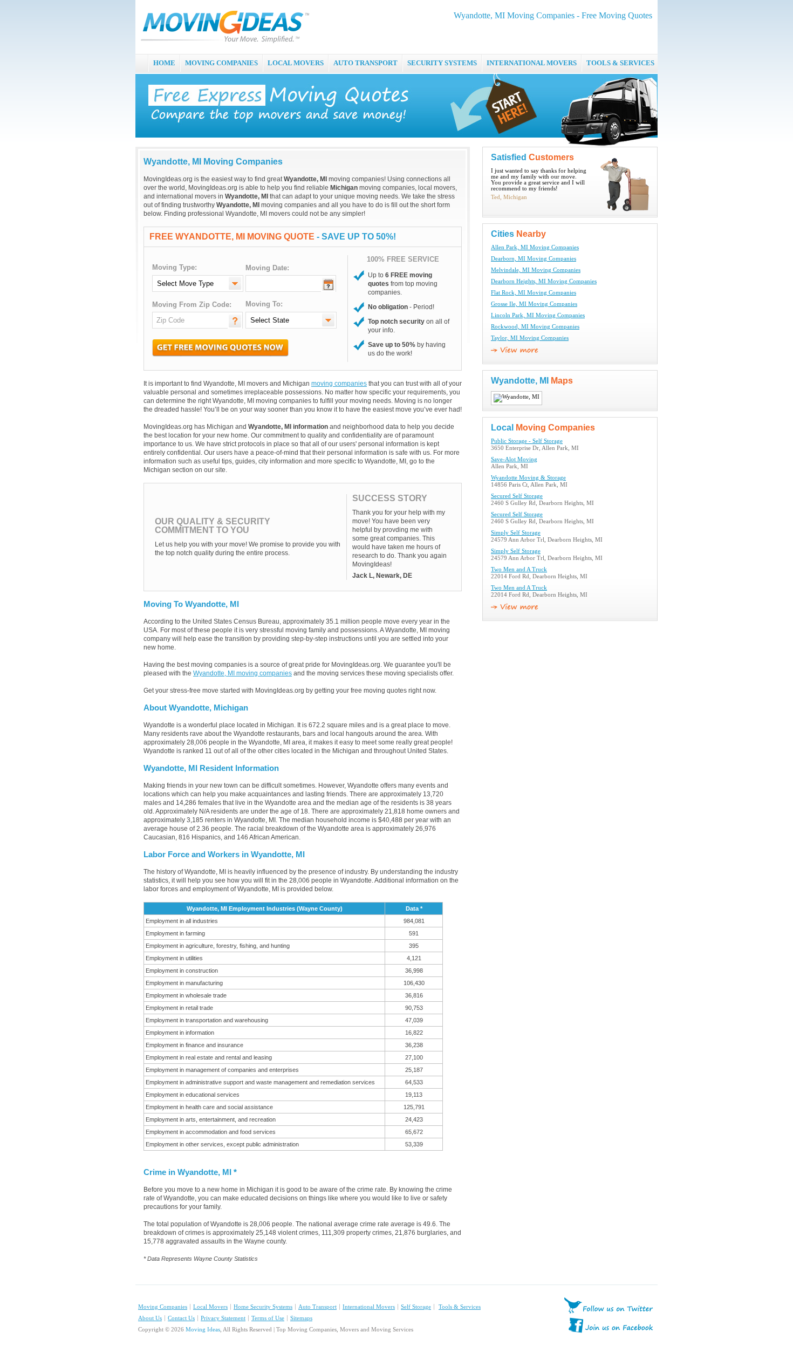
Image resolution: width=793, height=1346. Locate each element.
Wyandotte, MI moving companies (242, 673)
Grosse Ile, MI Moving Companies (534, 304)
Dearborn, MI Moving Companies (533, 259)
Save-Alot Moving (514, 459)
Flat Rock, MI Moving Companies (533, 293)
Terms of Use (267, 1318)
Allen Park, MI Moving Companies (535, 247)
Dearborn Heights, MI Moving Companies (544, 281)
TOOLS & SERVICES (620, 63)
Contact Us (181, 1318)
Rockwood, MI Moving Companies (535, 327)
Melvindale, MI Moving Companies (535, 270)
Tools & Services (460, 1307)
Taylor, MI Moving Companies (530, 338)
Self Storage (416, 1307)
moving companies (339, 383)
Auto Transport (317, 1307)
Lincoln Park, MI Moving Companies (538, 315)
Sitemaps (301, 1318)
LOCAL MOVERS (296, 63)
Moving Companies (162, 1307)
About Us (150, 1318)
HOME (164, 63)
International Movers (369, 1307)
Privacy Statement (223, 1318)
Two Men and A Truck (519, 569)
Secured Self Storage (517, 496)
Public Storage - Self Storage (527, 441)
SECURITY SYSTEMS (442, 63)
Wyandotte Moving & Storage (528, 478)
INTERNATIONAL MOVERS (532, 63)
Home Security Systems (263, 1307)
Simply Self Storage (516, 533)
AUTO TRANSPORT (365, 63)
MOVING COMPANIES (221, 63)
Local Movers (210, 1307)
